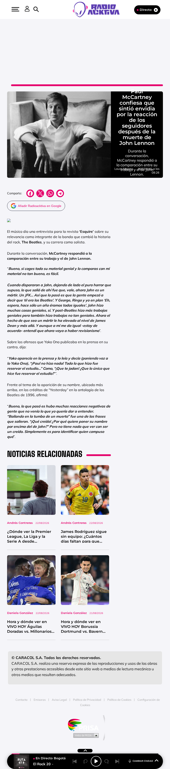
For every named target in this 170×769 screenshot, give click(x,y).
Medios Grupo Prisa (85, 735)
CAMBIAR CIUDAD (143, 761)
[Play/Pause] (96, 761)
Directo (146, 10)
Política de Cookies (119, 699)
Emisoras (40, 699)
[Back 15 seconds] (85, 761)
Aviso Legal (59, 699)
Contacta (21, 699)
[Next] (117, 761)
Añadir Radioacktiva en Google (39, 206)
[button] (15, 9)
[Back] (75, 761)
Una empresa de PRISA (85, 724)
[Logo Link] (98, 9)
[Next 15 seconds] (106, 761)
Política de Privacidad (87, 699)
